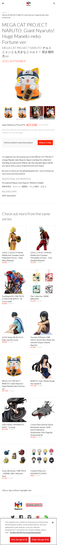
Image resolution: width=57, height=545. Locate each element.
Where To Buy (45, 143)
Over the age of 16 (19, 539)
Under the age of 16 (40, 539)
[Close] (53, 522)
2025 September (14, 61)
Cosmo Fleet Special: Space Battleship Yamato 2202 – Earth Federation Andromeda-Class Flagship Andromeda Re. (41, 429)
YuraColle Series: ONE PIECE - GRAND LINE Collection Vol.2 (14, 473)
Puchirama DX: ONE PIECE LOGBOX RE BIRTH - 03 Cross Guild (13, 299)
